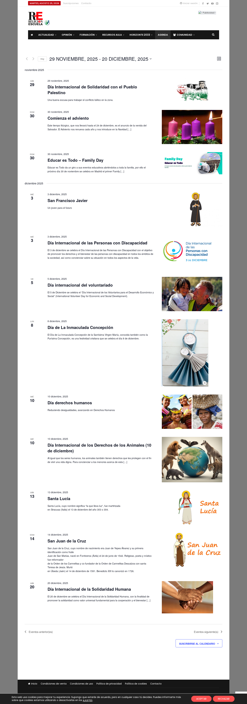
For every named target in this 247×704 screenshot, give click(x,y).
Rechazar (224, 698)
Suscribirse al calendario (197, 643)
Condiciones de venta (54, 683)
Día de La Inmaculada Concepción (80, 327)
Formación (87, 34)
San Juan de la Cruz (67, 541)
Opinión (67, 34)
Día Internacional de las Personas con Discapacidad (97, 243)
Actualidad (46, 34)
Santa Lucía (59, 498)
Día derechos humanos (70, 402)
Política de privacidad (109, 683)
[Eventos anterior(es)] (27, 59)
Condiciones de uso (81, 683)
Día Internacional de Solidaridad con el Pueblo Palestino (92, 89)
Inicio (34, 683)
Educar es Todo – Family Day (75, 160)
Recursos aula (112, 34)
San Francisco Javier (68, 200)
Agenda (163, 34)
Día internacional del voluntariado (80, 285)
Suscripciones (71, 3)
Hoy (42, 58)
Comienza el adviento (68, 118)
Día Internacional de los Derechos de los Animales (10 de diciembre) (99, 448)
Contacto (86, 3)
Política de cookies (136, 683)
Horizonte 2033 (140, 34)
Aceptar (201, 698)
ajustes (87, 700)
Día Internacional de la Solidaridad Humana (89, 589)
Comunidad (184, 34)
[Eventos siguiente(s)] (33, 59)
